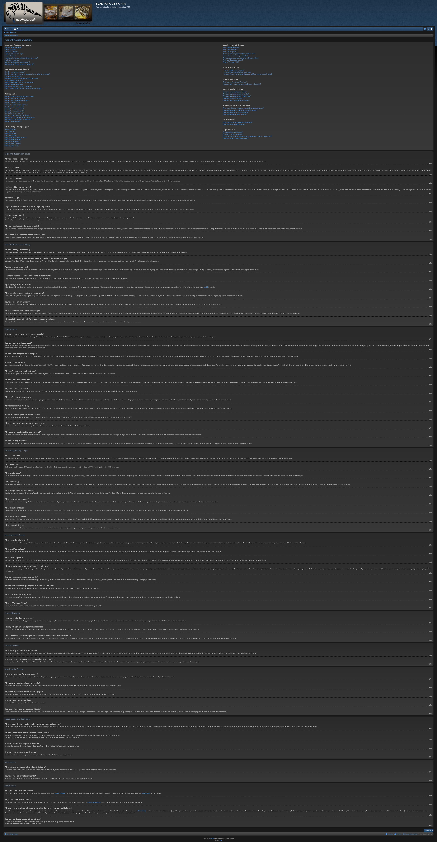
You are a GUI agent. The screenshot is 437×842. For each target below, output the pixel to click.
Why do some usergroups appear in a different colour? (240, 58)
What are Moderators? (230, 50)
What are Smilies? (11, 133)
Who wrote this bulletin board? (233, 132)
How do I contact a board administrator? (236, 138)
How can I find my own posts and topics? (236, 100)
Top (431, 164)
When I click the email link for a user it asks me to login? (23, 88)
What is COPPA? (10, 50)
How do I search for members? (233, 98)
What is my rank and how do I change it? (18, 86)
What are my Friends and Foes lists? (235, 82)
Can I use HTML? (10, 131)
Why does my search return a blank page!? (237, 96)
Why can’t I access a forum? (14, 109)
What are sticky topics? (12, 142)
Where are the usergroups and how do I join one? (239, 54)
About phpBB (146, 793)
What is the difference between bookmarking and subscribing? (243, 108)
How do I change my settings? (15, 72)
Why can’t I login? (10, 56)
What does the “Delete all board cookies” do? (19, 64)
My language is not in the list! (14, 80)
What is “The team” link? (231, 62)
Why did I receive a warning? (14, 113)
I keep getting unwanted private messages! (237, 72)
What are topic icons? (12, 146)
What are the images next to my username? (19, 82)
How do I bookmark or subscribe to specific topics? (240, 110)
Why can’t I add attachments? (14, 111)
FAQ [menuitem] (426, 29)
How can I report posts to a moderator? (17, 115)
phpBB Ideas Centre (93, 802)
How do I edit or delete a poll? (14, 107)
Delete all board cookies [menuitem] (411, 834)
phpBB (206, 287)
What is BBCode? (10, 129)
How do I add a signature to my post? (17, 100)
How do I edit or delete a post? (15, 98)
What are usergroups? (230, 52)
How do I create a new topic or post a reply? (19, 96)
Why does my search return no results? (236, 94)
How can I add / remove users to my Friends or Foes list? (242, 84)
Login (7, 32)
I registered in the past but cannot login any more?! (21, 58)
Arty (221, 840)
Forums (9, 29)
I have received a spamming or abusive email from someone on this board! (247, 74)
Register (14, 32)
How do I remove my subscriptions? (234, 114)
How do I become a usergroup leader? (235, 56)
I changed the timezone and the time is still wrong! (21, 78)
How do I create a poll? (12, 103)
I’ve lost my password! (12, 60)
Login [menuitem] (429, 29)
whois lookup (141, 811)
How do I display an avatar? (14, 84)
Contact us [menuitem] (390, 834)
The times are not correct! (13, 76)
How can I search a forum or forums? (235, 92)
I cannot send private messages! (233, 70)
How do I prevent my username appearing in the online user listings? (27, 74)
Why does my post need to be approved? (18, 119)
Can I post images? (11, 135)
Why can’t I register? (11, 52)
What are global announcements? (16, 137)
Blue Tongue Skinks (12, 834)
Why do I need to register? (13, 48)
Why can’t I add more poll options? (16, 105)
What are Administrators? (231, 48)
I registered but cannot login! (14, 54)
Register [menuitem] (432, 29)
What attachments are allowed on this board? (238, 122)
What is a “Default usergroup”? (233, 60)
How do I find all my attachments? (234, 124)
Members (19, 29)
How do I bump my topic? (13, 121)
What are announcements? (13, 139)
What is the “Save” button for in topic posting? (20, 117)
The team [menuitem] (398, 834)
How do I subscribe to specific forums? (236, 112)
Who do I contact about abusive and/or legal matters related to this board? (247, 136)
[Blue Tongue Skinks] (49, 13)
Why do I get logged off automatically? (17, 62)
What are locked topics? (12, 144)
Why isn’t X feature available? (233, 134)
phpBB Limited (60, 793)
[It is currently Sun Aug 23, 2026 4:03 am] (431, 35)
